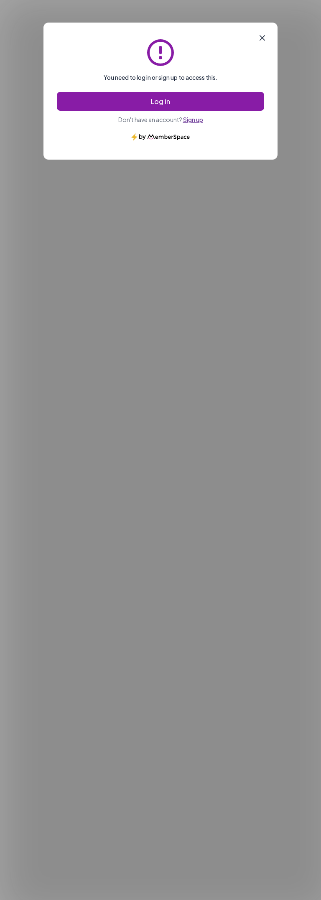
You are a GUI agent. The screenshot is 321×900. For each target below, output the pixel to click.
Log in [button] (160, 101)
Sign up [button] (193, 119)
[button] (262, 38)
